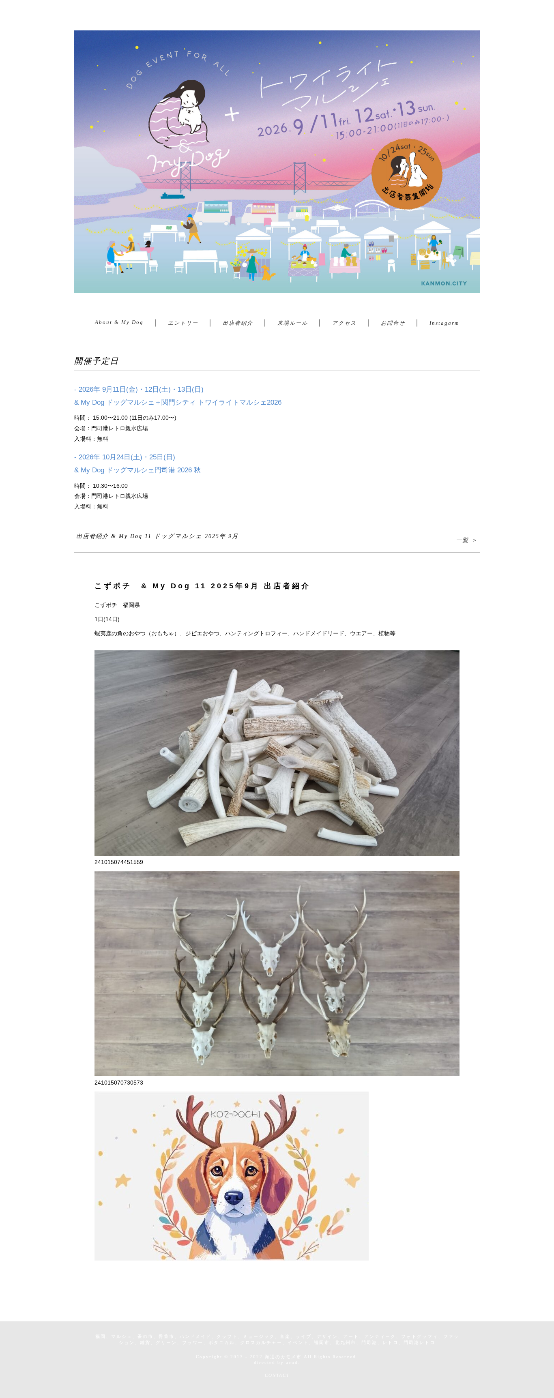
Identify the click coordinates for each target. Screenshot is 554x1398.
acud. (293, 1362)
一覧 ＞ (467, 540)
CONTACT (277, 1375)
